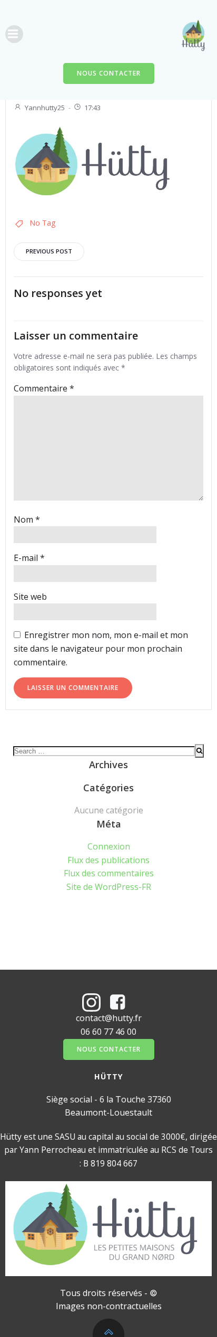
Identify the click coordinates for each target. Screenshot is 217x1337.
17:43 (92, 107)
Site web (30, 596)
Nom (27, 519)
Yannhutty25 (45, 107)
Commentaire (44, 388)
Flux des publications (108, 860)
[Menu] (14, 34)
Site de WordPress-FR (108, 887)
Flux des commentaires (109, 873)
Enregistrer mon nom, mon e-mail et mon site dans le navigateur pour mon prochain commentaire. (101, 648)
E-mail (29, 558)
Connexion (108, 846)
